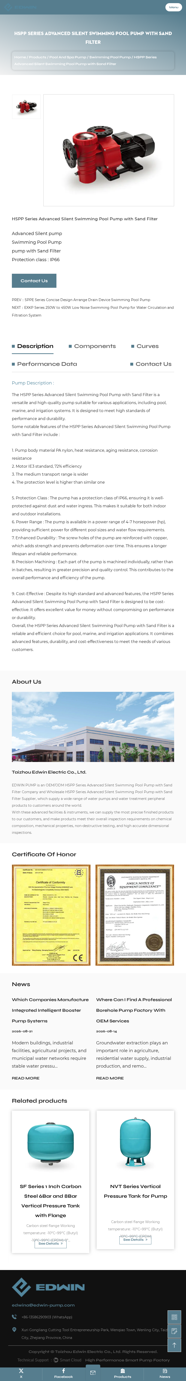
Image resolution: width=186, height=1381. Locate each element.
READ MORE (25, 1078)
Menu (173, 7)
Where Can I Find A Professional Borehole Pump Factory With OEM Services (134, 1010)
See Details (49, 1243)
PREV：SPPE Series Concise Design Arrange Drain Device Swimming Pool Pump (81, 300)
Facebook (63, 1377)
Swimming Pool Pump (110, 57)
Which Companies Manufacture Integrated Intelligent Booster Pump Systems (50, 1010)
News (165, 1377)
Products (37, 57)
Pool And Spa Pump (67, 57)
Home (20, 57)
